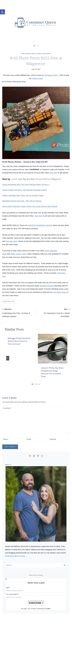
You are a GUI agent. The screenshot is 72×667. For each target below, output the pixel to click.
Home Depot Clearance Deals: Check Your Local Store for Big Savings (29, 206)
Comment (7, 408)
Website (53, 439)
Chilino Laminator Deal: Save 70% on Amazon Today (22, 195)
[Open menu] (34, 45)
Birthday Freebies (47, 286)
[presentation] (52, 348)
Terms (35, 575)
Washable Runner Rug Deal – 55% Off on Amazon (22, 201)
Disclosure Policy (51, 75)
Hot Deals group (59, 292)
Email (29, 439)
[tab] (32, 384)
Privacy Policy (37, 78)
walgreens (47, 53)
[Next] (64, 358)
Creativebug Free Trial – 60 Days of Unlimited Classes (16, 313)
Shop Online (25, 53)
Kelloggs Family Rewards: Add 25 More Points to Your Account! (19, 341)
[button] (2, 11)
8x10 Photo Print (8, 301)
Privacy (40, 575)
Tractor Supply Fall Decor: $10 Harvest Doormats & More (24, 190)
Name (6, 439)
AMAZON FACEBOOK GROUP (40, 225)
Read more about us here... (15, 556)
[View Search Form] (38, 46)
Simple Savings (36, 53)
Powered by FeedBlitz (44, 608)
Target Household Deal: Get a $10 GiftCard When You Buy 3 (25, 184)
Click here (53, 173)
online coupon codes (18, 254)
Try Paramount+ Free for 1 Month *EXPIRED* (57, 313)
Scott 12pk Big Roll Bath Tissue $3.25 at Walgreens (36, 179)
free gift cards (11, 241)
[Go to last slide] (7, 358)
